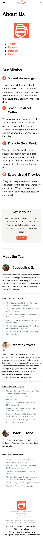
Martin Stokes (23, 345)
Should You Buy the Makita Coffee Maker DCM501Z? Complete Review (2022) (21, 415)
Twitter (12, 43)
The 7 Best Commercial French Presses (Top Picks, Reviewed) (22, 403)
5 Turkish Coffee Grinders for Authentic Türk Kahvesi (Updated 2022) (23, 315)
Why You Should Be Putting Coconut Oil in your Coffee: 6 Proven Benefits (22, 421)
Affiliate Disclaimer (21, 529)
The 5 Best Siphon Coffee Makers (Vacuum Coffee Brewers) (22, 310)
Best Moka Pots (34, 535)
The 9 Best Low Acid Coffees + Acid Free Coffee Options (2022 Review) (21, 304)
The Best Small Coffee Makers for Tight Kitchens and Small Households (21, 466)
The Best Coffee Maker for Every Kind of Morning (21, 472)
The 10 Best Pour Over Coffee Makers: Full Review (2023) (22, 398)
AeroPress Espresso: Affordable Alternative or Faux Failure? (22, 321)
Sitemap (9, 526)
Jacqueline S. (23, 267)
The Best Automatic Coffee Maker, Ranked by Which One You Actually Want (23, 461)
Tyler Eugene (22, 433)
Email (11, 54)
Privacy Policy (30, 526)
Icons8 (25, 514)
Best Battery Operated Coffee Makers (21, 532)
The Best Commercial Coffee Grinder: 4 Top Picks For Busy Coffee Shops (22, 327)
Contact (19, 526)
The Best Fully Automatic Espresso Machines (23, 483)
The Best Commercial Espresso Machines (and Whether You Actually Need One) (21, 478)
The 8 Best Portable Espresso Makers (20, 486)
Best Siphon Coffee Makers (14, 535)
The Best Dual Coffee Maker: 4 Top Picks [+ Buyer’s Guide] (22, 333)
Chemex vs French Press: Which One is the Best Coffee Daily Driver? (22, 409)
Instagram (13, 50)
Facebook (13, 47)
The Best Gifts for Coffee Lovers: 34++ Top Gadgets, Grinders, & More (22, 392)
